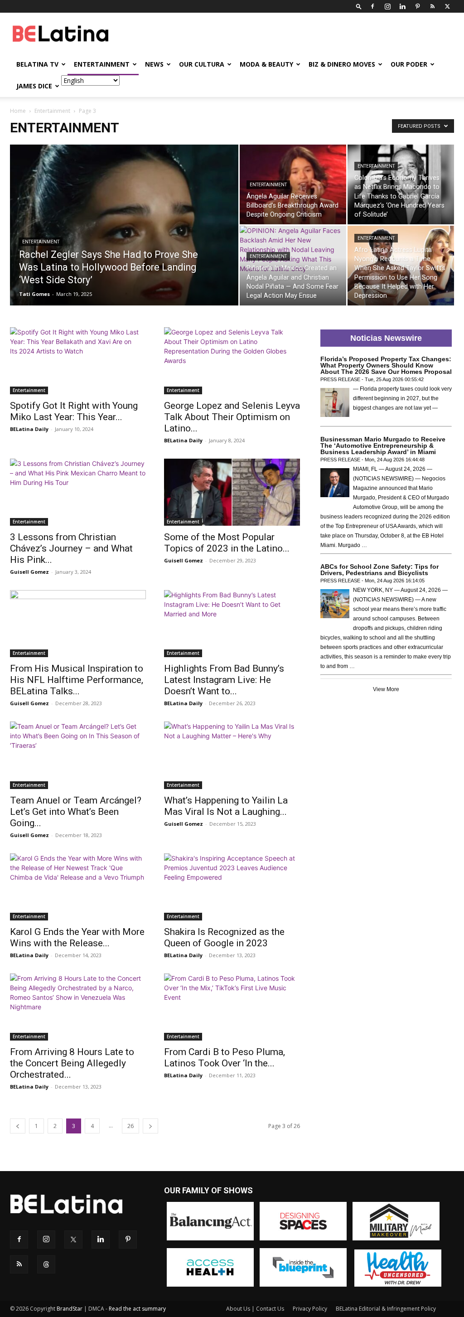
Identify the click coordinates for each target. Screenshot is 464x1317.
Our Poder (409, 64)
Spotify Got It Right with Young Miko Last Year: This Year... (74, 411)
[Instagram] (387, 6)
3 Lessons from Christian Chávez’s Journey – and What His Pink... (71, 548)
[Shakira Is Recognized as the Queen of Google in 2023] (232, 886)
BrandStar (69, 1308)
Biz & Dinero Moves (342, 64)
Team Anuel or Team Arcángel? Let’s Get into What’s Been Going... (75, 811)
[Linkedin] (402, 6)
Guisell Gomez (29, 571)
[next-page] (150, 1125)
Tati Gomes (34, 294)
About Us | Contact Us (255, 1308)
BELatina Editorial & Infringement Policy (386, 1308)
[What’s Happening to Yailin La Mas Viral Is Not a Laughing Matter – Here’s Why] (232, 755)
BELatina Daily (29, 429)
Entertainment (102, 64)
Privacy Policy (310, 1308)
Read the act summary (137, 1308)
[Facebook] (372, 6)
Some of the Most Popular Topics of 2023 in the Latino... (227, 543)
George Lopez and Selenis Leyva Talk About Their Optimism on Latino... (232, 417)
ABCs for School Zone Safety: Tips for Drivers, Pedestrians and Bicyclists (379, 569)
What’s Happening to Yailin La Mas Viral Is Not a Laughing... (226, 806)
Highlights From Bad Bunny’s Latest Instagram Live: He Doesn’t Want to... (224, 680)
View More (386, 689)
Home (18, 111)
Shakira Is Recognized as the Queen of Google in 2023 (224, 937)
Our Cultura (201, 64)
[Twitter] (447, 6)
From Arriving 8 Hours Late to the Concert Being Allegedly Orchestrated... (72, 1063)
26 (130, 1126)
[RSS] (432, 6)
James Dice (34, 86)
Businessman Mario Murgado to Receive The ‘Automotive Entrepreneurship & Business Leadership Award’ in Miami (382, 445)
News (154, 64)
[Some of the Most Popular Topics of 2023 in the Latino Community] (232, 492)
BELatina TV (37, 64)
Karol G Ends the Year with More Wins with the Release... (77, 937)
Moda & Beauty (266, 64)
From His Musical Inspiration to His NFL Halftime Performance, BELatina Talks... (76, 680)
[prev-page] (17, 1125)
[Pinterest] (417, 6)
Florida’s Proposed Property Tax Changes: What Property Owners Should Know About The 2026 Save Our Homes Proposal (386, 365)
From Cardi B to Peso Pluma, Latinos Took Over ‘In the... (224, 1057)
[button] (359, 6)
